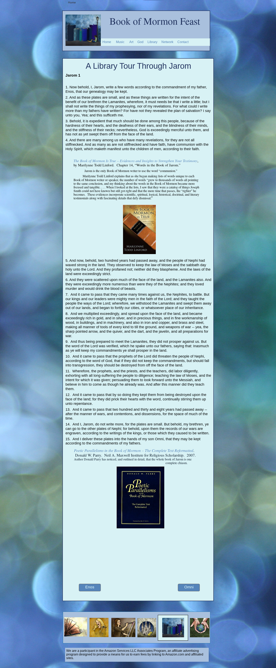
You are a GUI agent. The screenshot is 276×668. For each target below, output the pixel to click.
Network (167, 42)
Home (106, 42)
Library (152, 42)
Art (131, 42)
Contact (183, 42)
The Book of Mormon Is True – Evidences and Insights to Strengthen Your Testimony (135, 160)
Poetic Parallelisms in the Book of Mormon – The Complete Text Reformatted (133, 450)
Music (120, 42)
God (140, 42)
